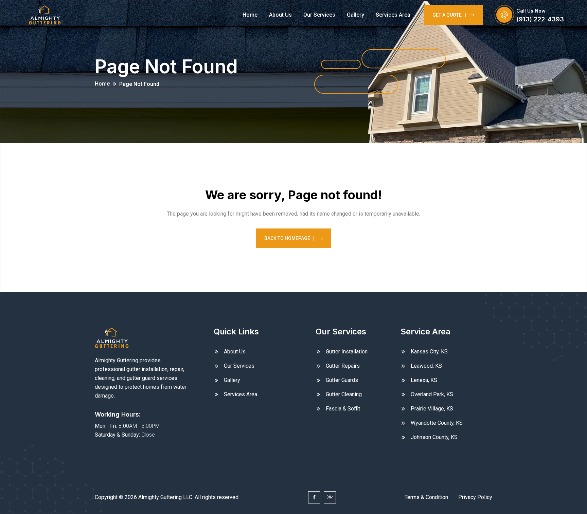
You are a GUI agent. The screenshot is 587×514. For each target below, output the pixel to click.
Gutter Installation (347, 351)
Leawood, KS (426, 366)
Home (250, 15)
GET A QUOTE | (449, 15)
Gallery (355, 15)
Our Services (319, 15)
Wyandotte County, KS (437, 423)
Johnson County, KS (434, 437)
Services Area (393, 15)
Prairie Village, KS (432, 408)
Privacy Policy (475, 497)
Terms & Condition (426, 497)
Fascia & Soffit (343, 408)
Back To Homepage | (289, 238)
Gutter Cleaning (344, 394)
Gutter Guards (342, 380)
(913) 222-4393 (540, 19)
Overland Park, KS (432, 394)
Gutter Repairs (343, 366)
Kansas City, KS (429, 351)
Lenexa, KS (424, 380)
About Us (280, 15)
